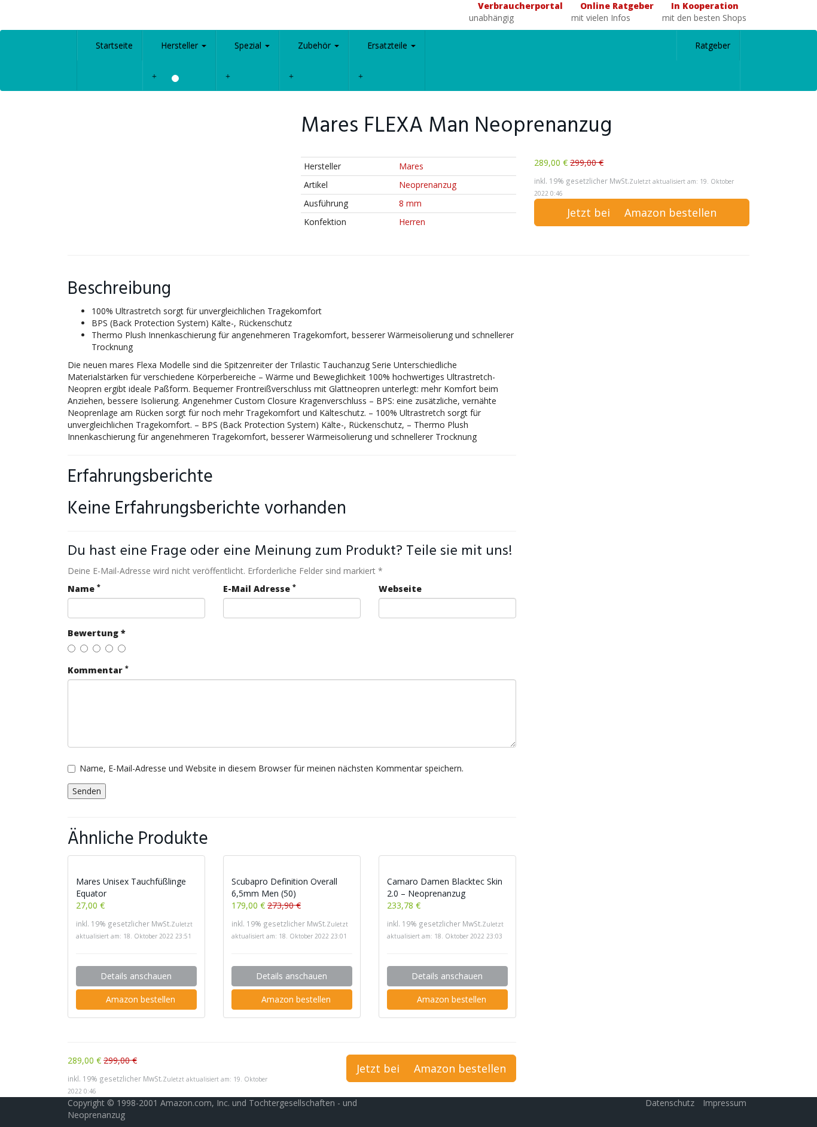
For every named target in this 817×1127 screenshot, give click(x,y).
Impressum (724, 1102)
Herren (412, 221)
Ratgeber (711, 45)
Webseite (400, 588)
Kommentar (98, 670)
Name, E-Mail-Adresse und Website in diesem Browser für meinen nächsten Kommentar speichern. (272, 768)
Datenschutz (669, 1102)
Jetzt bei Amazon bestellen (642, 212)
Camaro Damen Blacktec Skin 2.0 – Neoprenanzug (444, 887)
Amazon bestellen (139, 999)
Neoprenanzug (427, 184)
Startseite (113, 45)
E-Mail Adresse (259, 588)
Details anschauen (136, 976)
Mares (411, 166)
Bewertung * (97, 633)
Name (84, 588)
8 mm (410, 203)
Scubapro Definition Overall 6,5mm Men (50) (284, 887)
